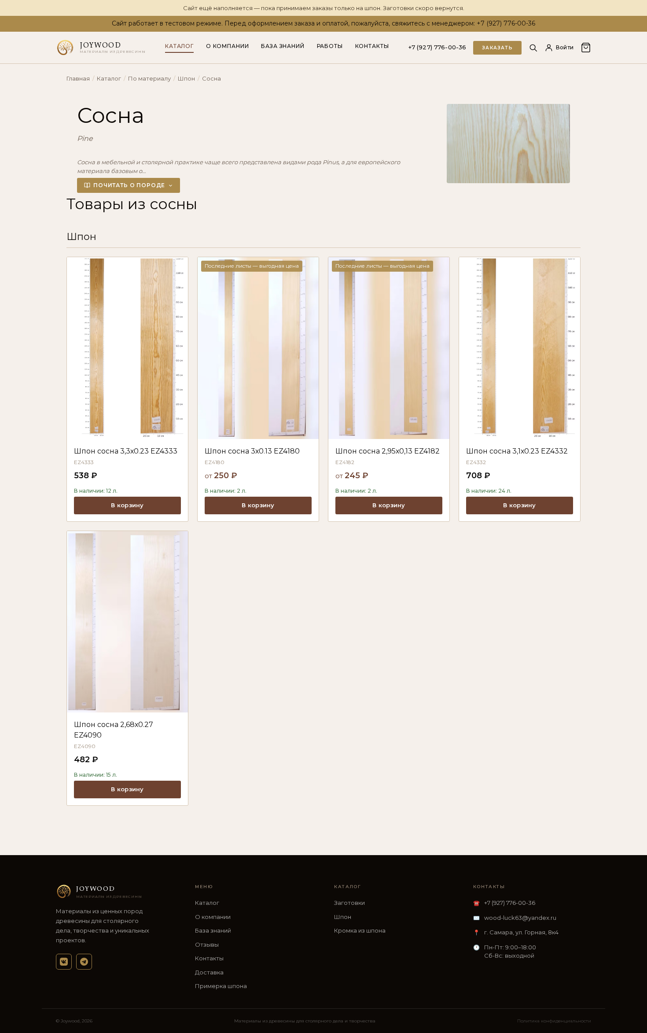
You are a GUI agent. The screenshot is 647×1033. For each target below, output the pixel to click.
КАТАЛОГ (179, 46)
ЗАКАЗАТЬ (497, 47)
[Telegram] (84, 962)
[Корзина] (586, 47)
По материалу (149, 78)
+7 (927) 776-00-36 (437, 47)
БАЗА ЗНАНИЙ (282, 46)
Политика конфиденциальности (554, 1021)
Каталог (109, 78)
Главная (78, 78)
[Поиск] (533, 47)
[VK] (64, 962)
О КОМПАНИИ (227, 46)
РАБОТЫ (330, 46)
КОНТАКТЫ (372, 46)
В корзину (127, 505)
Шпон (186, 78)
